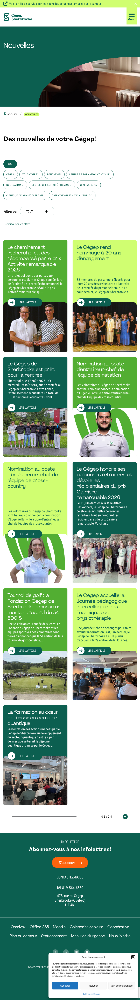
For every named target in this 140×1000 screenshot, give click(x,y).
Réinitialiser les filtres (17, 224)
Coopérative (118, 926)
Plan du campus (23, 935)
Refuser (93, 985)
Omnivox (18, 926)
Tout (10, 164)
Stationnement (54, 935)
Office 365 (39, 926)
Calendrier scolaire (86, 926)
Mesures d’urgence (88, 935)
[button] (133, 957)
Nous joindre (120, 935)
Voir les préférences (121, 985)
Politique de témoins (91, 994)
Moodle (59, 926)
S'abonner (67, 862)
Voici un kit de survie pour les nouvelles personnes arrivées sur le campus (55, 4)
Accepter (65, 985)
